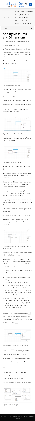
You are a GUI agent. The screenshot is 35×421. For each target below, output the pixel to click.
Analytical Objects (23, 14)
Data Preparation (27, 12)
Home (17, 12)
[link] (13, 4)
